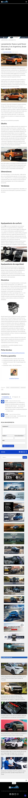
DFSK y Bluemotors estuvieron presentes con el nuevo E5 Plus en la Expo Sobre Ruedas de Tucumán (13, 678)
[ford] (14, 543)
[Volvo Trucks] (14, 641)
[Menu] (26, 1)
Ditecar (7, 387)
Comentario (5, 426)
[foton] (14, 37)
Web (3, 440)
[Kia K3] (14, 521)
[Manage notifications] (25, 795)
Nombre (4, 435)
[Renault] (14, 602)
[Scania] (14, 564)
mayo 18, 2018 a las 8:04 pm (14, 414)
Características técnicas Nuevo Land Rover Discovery (13, 352)
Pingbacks (17, 396)
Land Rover (4, 40)
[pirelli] (14, 480)
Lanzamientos (12, 40)
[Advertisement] (14, 22)
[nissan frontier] (14, 631)
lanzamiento (23, 387)
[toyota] (14, 594)
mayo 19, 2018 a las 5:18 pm (14, 400)
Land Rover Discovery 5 (15, 387)
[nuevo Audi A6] (14, 511)
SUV (2, 389)
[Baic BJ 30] (14, 470)
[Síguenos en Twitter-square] (22, 452)
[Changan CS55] (14, 500)
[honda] (14, 554)
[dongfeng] (14, 490)
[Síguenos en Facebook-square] (19, 452)
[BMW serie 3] (14, 621)
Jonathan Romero (7, 52)
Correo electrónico (19, 435)
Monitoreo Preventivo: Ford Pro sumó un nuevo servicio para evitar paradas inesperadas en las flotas (13, 772)
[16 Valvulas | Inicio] (6, 2)
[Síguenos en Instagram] (26, 452)
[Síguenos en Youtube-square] (24, 452)
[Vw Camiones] (14, 584)
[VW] (14, 531)
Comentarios (6, 396)
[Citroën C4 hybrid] (14, 651)
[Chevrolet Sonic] (14, 574)
